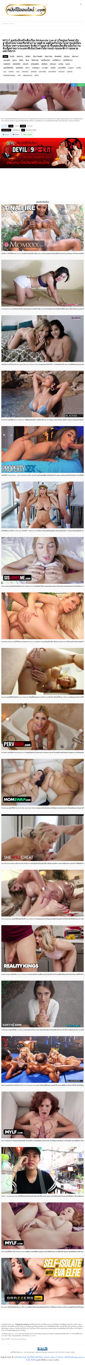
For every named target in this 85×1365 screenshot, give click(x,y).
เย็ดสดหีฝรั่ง (58, 56)
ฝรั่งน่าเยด (53, 64)
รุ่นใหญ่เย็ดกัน (35, 64)
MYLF (37, 75)
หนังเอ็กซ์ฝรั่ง (16, 64)
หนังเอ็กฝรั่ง (7, 64)
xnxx (17, 71)
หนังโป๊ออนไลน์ (45, 60)
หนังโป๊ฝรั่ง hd (56, 60)
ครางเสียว (45, 68)
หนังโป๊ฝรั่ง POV (67, 60)
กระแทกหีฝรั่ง (62, 68)
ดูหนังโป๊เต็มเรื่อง (8, 68)
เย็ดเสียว (28, 56)
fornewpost (16, 130)
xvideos (11, 71)
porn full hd (52, 71)
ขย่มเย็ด (53, 68)
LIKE (5, 126)
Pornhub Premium (9, 75)
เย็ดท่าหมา (75, 56)
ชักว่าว (28, 68)
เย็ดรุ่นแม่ (67, 56)
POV (19, 75)
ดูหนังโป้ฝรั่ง (19, 68)
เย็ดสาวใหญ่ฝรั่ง (37, 56)
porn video (42, 71)
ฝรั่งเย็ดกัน (44, 64)
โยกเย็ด (12, 56)
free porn (62, 71)
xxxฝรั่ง (78, 68)
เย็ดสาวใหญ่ (48, 56)
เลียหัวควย (20, 56)
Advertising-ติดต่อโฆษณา (19, 1339)
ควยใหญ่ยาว (36, 68)
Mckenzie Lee (27, 75)
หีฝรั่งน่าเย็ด (35, 60)
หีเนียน (21, 60)
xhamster (25, 71)
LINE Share (27, 134)
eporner (69, 71)
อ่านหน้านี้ (32, 1336)
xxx (5, 71)
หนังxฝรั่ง (25, 64)
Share (6, 134)
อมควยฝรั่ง (7, 60)
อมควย (15, 60)
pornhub (33, 71)
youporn (71, 68)
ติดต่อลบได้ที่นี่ (5, 1339)
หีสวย (27, 60)
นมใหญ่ (61, 64)
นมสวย (68, 64)
